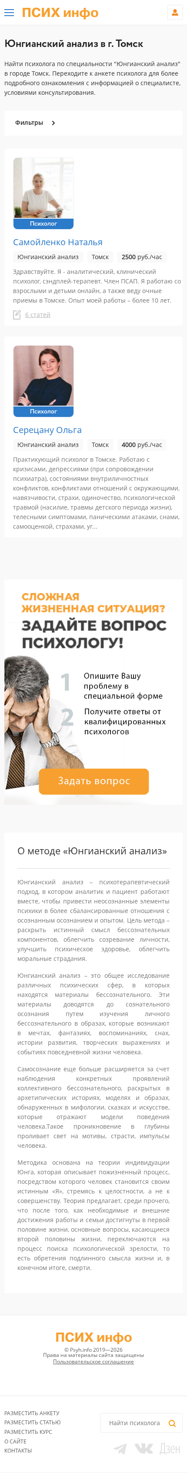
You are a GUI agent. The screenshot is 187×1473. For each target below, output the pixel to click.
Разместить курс (28, 1432)
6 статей (37, 314)
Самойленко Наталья (58, 242)
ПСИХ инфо (60, 13)
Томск (100, 257)
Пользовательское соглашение (93, 1361)
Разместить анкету (31, 1413)
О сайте (15, 1441)
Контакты (18, 1450)
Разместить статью (32, 1422)
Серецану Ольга (47, 430)
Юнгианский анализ (48, 257)
